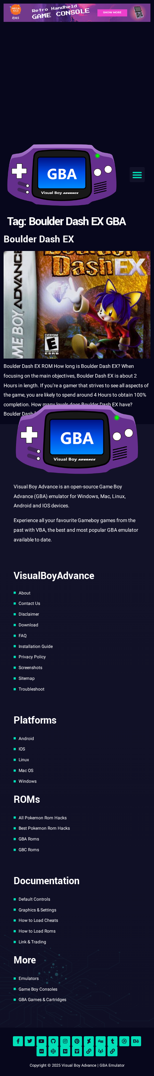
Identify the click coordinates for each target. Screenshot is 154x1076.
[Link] (89, 1051)
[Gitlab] (101, 1051)
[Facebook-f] (18, 1041)
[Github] (53, 1041)
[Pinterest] (77, 1041)
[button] (137, 174)
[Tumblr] (112, 1041)
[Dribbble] (124, 1041)
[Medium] (65, 1051)
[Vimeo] (77, 1051)
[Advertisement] (77, 81)
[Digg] (101, 1041)
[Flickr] (42, 1051)
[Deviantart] (89, 1041)
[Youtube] (42, 1041)
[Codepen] (53, 1051)
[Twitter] (30, 1041)
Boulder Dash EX (39, 239)
